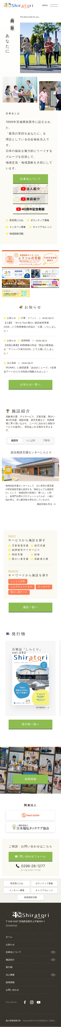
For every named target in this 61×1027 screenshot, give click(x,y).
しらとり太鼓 (18, 581)
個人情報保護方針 (13, 1021)
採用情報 (10, 982)
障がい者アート (19, 592)
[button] (54, 485)
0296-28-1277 (33, 866)
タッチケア (44, 586)
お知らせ (10, 944)
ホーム (9, 937)
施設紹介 (10, 959)
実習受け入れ (16, 220)
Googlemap (11, 925)
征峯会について (13, 952)
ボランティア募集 (39, 220)
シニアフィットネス (21, 586)
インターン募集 (17, 226)
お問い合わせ (12, 990)
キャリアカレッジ (42, 226)
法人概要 (10, 974)
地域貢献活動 (16, 233)
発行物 (9, 967)
